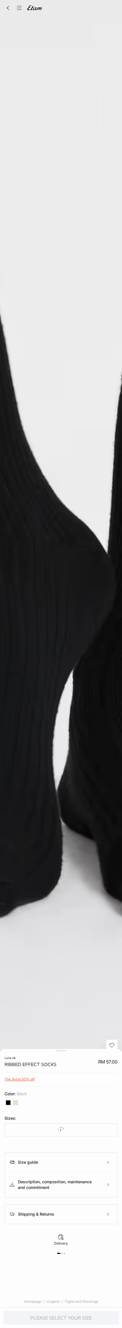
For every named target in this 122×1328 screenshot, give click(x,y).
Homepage (32, 1301)
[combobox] (61, 1129)
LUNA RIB (10, 1058)
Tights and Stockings (81, 1301)
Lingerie (53, 1301)
